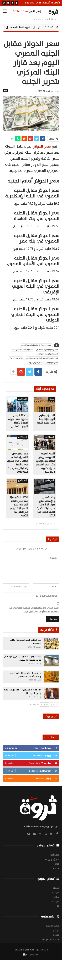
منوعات (55, 892)
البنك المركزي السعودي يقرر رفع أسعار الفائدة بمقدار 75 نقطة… (23, 658)
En (58, 906)
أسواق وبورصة (52, 859)
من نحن (56, 930)
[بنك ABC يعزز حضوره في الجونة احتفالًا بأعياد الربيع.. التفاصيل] (17, 404)
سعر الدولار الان (52, 362)
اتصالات (56, 888)
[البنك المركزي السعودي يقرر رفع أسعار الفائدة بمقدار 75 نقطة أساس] (51, 660)
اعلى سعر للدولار (16, 358)
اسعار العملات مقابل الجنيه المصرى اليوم (42, 358)
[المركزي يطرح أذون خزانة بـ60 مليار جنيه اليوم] (44, 404)
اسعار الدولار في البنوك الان (22, 349)
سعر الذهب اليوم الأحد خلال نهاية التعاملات (26, 641)
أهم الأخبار (22, 399)
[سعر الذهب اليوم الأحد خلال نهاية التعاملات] (51, 643)
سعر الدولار (42, 146)
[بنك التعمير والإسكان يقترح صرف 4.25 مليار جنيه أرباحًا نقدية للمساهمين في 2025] (44, 486)
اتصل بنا (56, 935)
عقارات (56, 897)
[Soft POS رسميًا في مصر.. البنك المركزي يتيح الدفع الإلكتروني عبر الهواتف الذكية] (17, 486)
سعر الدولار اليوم (35, 362)
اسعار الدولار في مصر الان (48, 353)
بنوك (5, 90)
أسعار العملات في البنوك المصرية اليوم (36, 345)
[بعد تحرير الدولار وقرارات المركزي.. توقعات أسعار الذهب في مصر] (51, 676)
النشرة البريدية (52, 926)
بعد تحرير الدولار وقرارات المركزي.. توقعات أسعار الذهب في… (26, 674)
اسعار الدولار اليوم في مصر (47, 349)
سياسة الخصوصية (50, 939)
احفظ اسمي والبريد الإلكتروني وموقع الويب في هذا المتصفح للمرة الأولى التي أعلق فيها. (34, 610)
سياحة (56, 868)
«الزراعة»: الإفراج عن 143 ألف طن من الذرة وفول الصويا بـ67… (23, 691)
